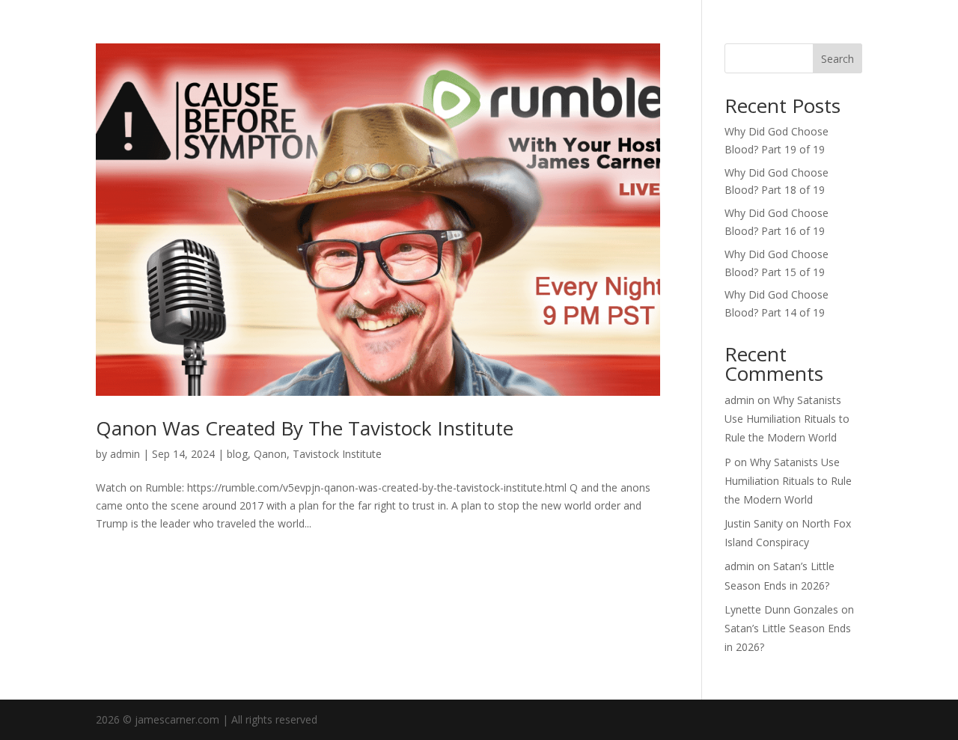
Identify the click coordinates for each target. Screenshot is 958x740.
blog (237, 454)
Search (837, 59)
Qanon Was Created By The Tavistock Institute (304, 428)
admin (125, 454)
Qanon (270, 454)
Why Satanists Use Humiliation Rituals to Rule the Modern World (786, 418)
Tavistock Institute (337, 454)
